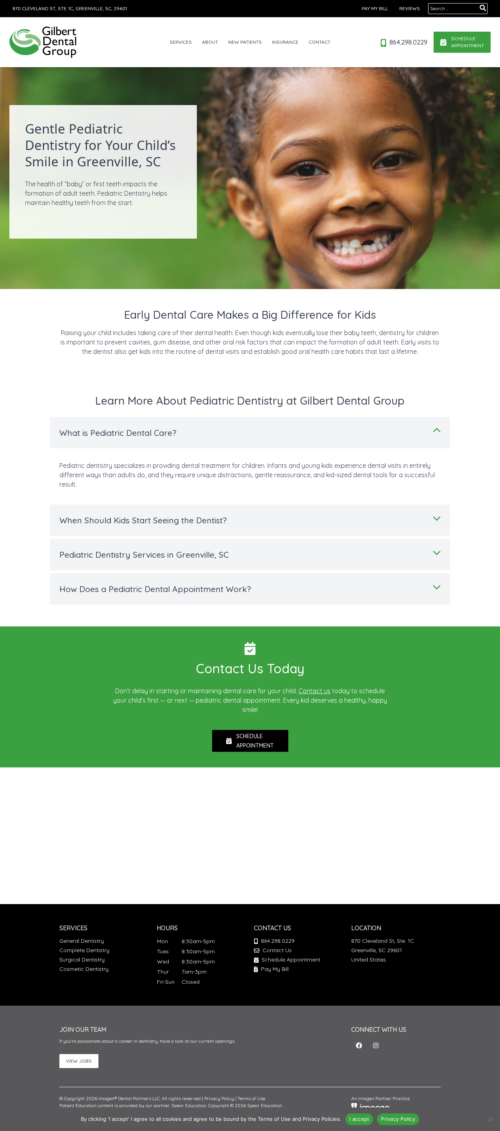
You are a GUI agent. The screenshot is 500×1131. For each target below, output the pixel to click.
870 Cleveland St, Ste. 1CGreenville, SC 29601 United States (382, 950)
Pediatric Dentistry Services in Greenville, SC (144, 554)
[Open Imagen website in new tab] (370, 1107)
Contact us (314, 691)
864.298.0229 (407, 42)
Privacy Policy (219, 1098)
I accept (359, 1119)
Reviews (409, 8)
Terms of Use (251, 1098)
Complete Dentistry (84, 950)
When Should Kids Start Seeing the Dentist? (143, 520)
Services (181, 42)
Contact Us (277, 950)
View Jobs (79, 1061)
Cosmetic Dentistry (84, 968)
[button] (359, 1045)
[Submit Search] (483, 8)
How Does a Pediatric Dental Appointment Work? (155, 589)
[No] (490, 1119)
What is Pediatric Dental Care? (117, 433)
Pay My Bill (375, 8)
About (210, 42)
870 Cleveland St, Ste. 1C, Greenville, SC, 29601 (69, 8)
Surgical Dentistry (82, 959)
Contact (319, 42)
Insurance (285, 42)
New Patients (245, 42)
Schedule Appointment (290, 959)
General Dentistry (81, 940)
